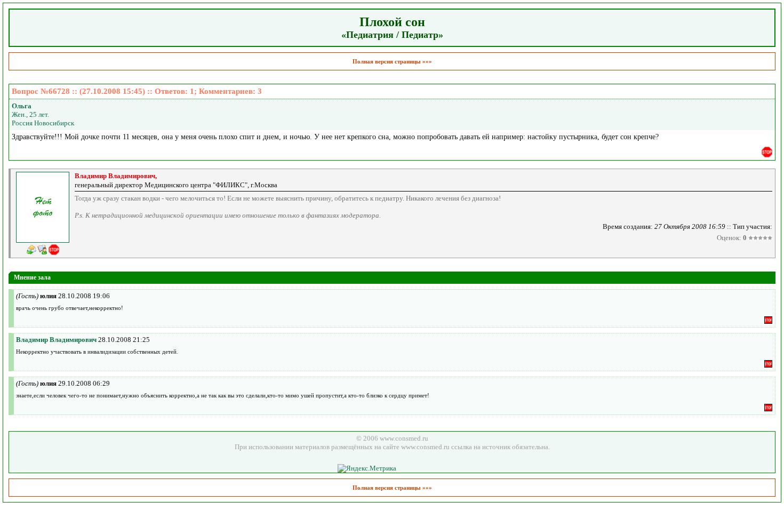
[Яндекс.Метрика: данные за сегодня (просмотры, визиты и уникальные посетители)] (367, 468)
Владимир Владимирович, (116, 176)
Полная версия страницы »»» (392, 61)
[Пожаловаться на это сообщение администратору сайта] (767, 152)
